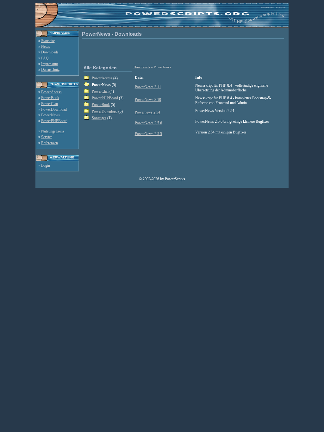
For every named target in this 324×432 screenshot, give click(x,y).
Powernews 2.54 (147, 112)
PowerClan (49, 104)
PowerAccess (51, 92)
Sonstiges (99, 118)
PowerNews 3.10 (148, 99)
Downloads (50, 52)
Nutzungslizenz (52, 131)
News (45, 46)
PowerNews (50, 115)
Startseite (48, 41)
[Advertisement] (184, 51)
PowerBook (50, 98)
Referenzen (49, 143)
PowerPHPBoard (54, 121)
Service (46, 137)
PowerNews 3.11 (148, 87)
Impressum (49, 64)
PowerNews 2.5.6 (148, 123)
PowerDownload (54, 109)
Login (45, 165)
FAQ (45, 58)
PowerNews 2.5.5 (148, 134)
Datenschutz (50, 69)
